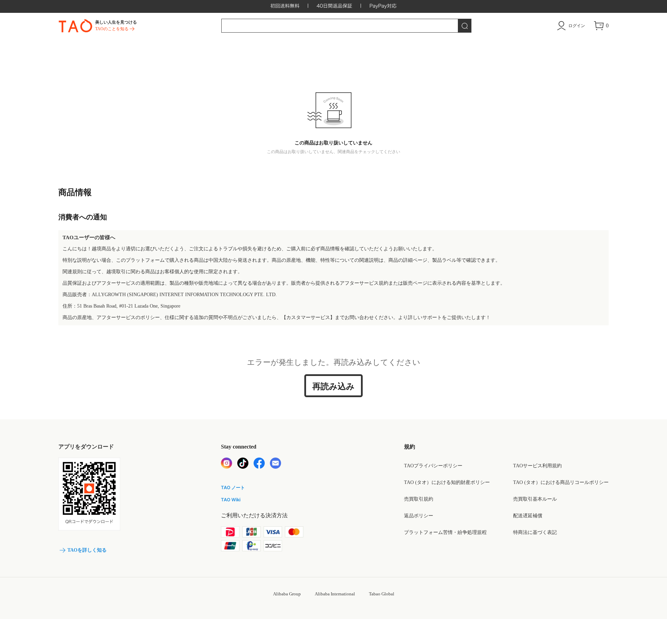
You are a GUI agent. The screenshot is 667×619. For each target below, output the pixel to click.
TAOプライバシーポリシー (433, 465)
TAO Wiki (230, 499)
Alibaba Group (287, 593)
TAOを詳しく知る (87, 550)
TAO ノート (233, 487)
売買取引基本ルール (535, 499)
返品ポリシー (418, 515)
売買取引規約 (418, 499)
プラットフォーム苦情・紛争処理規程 (445, 532)
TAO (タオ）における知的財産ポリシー (447, 482)
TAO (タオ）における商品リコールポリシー (561, 482)
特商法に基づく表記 (535, 532)
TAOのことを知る (112, 28)
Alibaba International (335, 593)
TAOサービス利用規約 (537, 465)
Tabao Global (381, 593)
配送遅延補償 (527, 515)
